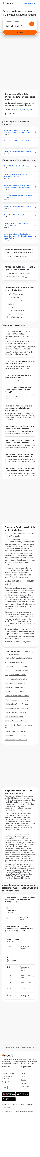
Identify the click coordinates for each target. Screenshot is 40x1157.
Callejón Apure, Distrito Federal (16, 731)
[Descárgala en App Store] (22, 1094)
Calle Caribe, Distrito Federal (15, 683)
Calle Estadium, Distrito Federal (16, 704)
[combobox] (20, 22)
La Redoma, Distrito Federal (14, 662)
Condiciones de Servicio (10, 1104)
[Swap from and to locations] (31, 23)
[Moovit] (8, 3)
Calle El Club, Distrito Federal (15, 687)
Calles (23, 1076)
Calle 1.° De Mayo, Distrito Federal (17, 670)
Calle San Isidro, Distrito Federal (16, 740)
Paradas (23, 1080)
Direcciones (25, 1086)
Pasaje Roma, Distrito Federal (15, 675)
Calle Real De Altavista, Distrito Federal (18, 658)
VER (26, 256)
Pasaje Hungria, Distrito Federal (16, 666)
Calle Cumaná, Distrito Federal (15, 736)
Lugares (23, 1073)
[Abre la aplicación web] (8, 1099)
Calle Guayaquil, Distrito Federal (16, 700)
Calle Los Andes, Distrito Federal (16, 708)
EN (5, 1087)
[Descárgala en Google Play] (8, 1094)
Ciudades (24, 1083)
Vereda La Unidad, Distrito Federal (17, 696)
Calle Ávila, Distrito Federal (14, 717)
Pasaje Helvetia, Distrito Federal (16, 679)
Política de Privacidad (26, 1104)
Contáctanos (6, 1107)
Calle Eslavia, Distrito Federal (15, 691)
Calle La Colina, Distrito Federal (16, 721)
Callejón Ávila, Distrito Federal (15, 712)
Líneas (23, 1070)
